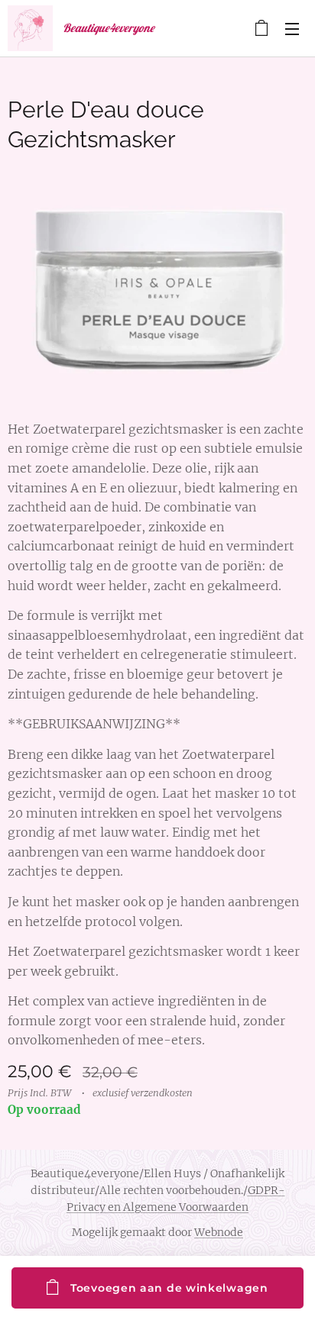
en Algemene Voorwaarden (177, 1207)
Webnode (218, 1232)
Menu (292, 28)
